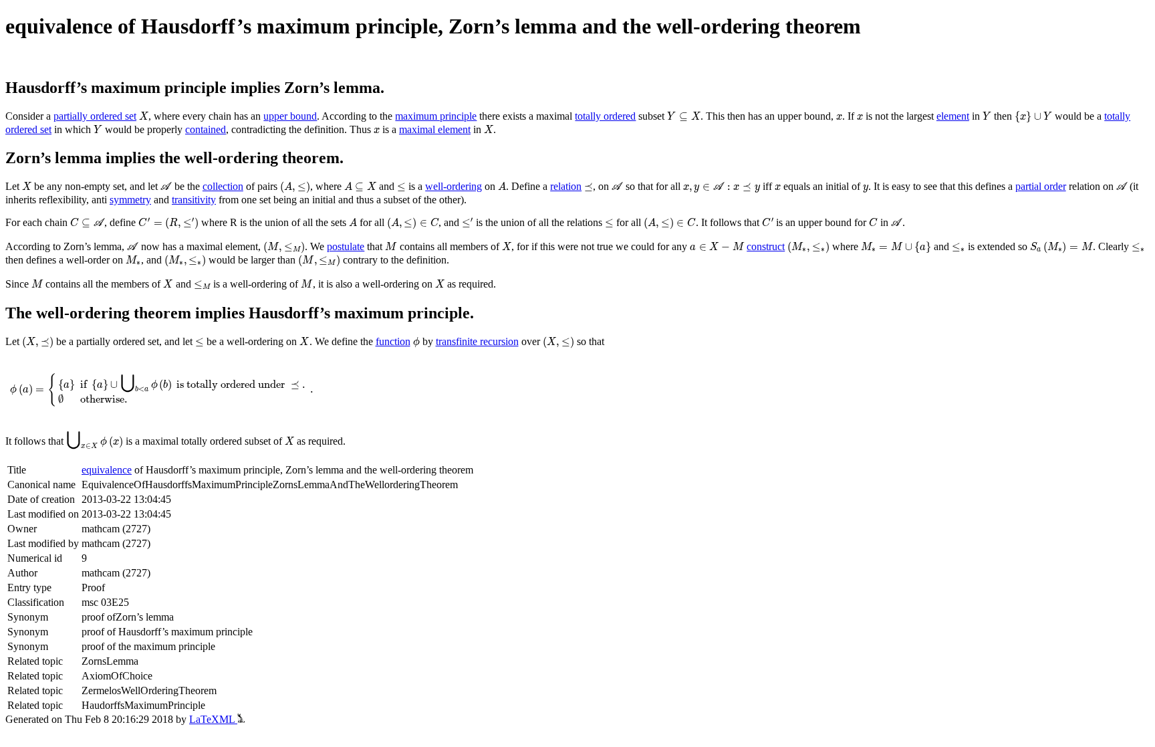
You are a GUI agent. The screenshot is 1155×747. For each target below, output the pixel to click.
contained (205, 129)
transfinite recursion (477, 341)
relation (566, 186)
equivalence (107, 469)
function (393, 341)
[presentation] (143, 116)
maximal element (435, 129)
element (952, 116)
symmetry (130, 199)
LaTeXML (213, 719)
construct (766, 246)
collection (223, 186)
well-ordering (453, 186)
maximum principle (436, 116)
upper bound (290, 116)
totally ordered (605, 116)
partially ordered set (94, 116)
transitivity (194, 199)
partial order (1040, 186)
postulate (345, 246)
